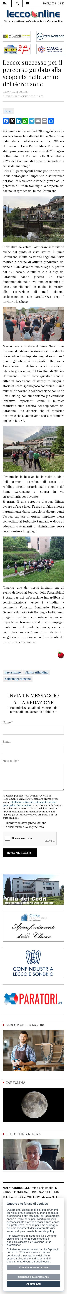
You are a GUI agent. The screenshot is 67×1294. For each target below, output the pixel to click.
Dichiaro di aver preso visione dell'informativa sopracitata (26, 825)
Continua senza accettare (33, 1267)
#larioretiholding (36, 672)
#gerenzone (12, 672)
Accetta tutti (33, 1283)
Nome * (8, 722)
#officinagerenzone (17, 679)
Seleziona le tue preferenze (33, 1276)
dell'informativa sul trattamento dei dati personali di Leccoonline (29, 804)
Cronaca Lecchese (15, 91)
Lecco (8, 111)
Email (7, 741)
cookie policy (46, 1231)
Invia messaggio (19, 853)
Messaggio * (11, 760)
